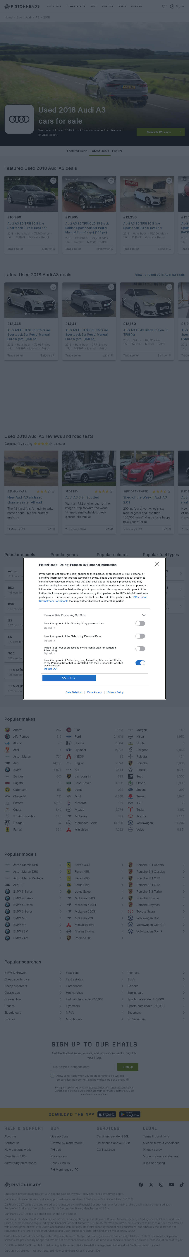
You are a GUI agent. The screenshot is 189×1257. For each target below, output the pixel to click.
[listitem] (94, 615)
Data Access (94, 692)
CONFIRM (69, 677)
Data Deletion (74, 692)
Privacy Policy (115, 692)
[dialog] (94, 628)
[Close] (158, 565)
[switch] (140, 623)
